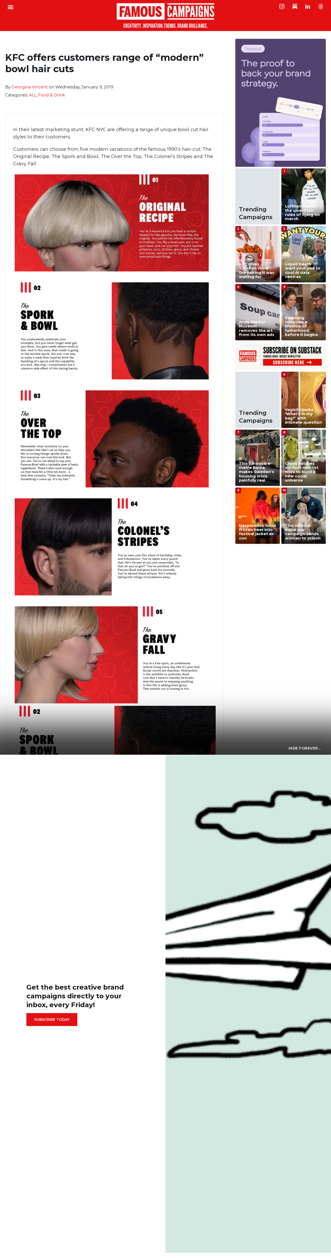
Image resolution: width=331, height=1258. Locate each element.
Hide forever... (305, 748)
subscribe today (52, 1019)
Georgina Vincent (30, 87)
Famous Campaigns (165, 15)
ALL (32, 95)
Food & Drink (51, 95)
